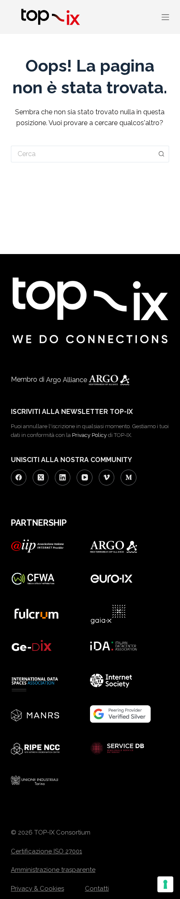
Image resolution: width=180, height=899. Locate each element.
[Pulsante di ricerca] (161, 154)
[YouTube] (85, 477)
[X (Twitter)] (41, 477)
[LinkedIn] (63, 477)
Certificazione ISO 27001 (46, 851)
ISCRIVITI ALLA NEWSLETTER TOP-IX (72, 412)
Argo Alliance (67, 380)
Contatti (97, 888)
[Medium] (128, 477)
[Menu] (165, 17)
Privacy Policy (89, 435)
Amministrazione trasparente (53, 869)
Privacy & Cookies (37, 888)
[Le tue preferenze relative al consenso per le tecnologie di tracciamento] (165, 884)
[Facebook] (19, 477)
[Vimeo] (107, 477)
